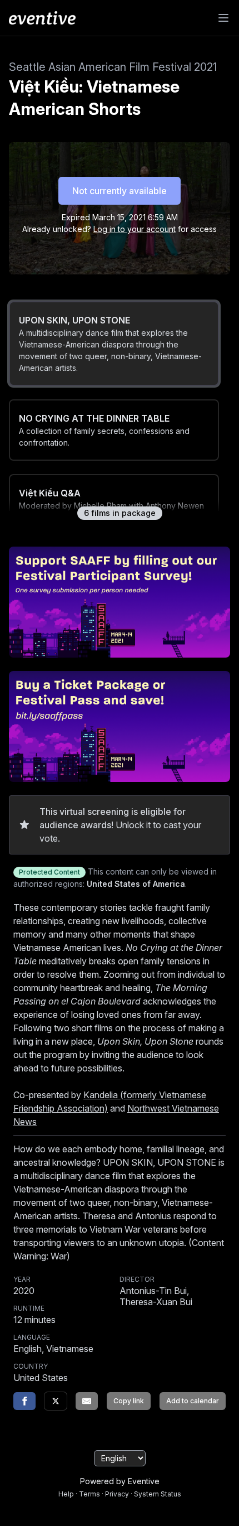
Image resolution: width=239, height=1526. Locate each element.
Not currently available (119, 190)
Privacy (117, 1494)
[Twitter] (55, 1401)
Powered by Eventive (120, 1481)
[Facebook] (24, 1401)
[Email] (87, 1401)
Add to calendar (192, 1401)
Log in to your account (134, 229)
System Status (157, 1494)
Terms (89, 1494)
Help (66, 1494)
